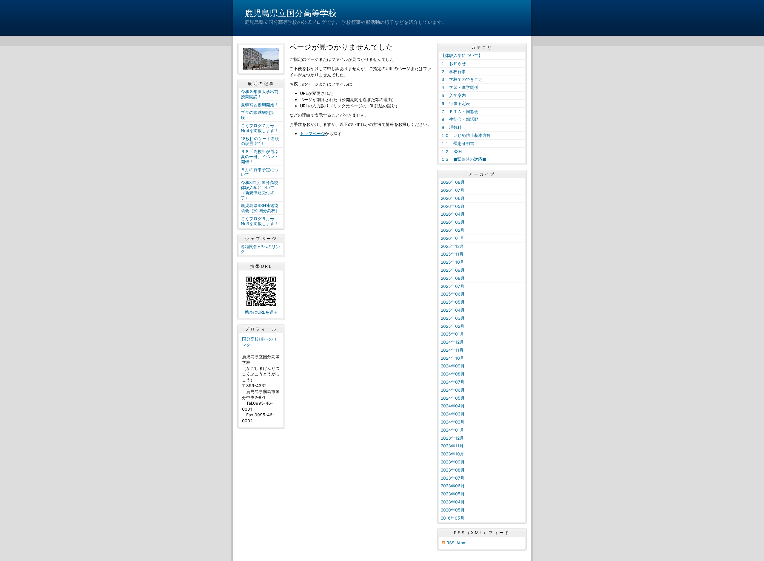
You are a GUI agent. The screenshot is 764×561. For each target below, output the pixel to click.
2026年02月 (452, 230)
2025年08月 (453, 278)
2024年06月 (453, 389)
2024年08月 (453, 373)
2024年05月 (453, 398)
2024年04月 (453, 405)
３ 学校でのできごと (462, 79)
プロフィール (261, 329)
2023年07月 (452, 477)
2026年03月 (453, 222)
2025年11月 (452, 253)
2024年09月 (453, 365)
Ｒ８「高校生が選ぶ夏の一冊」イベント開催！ (259, 156)
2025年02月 (452, 326)
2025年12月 (452, 246)
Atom (461, 542)
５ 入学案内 (453, 95)
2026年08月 (453, 182)
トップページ (312, 133)
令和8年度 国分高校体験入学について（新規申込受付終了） (259, 190)
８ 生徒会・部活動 (459, 119)
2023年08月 (453, 469)
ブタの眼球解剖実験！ (257, 115)
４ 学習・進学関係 (459, 87)
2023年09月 (453, 461)
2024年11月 (452, 350)
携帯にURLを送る (261, 312)
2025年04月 (453, 310)
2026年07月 (452, 190)
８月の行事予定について (259, 172)
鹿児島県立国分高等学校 (291, 13)
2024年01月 (452, 429)
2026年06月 (453, 198)
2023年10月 (452, 453)
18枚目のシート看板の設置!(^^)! (260, 141)
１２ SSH (451, 151)
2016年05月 (452, 517)
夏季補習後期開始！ (259, 104)
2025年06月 (453, 293)
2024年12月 (452, 341)
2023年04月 (453, 501)
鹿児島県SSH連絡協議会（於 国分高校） (260, 208)
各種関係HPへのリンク (260, 249)
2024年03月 (453, 413)
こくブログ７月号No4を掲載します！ (259, 128)
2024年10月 (452, 358)
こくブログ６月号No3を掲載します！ (259, 221)
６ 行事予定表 (455, 103)
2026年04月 (453, 214)
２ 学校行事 (453, 71)
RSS (450, 542)
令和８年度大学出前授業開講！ (259, 94)
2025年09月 (453, 270)
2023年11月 (452, 445)
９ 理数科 (451, 127)
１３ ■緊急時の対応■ (463, 159)
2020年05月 (453, 509)
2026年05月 (453, 206)
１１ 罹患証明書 (457, 143)
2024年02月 (452, 421)
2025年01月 (452, 333)
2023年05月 (453, 493)
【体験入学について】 (462, 55)
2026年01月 (452, 238)
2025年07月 (452, 286)
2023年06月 (453, 485)
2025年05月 (453, 302)
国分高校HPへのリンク (259, 341)
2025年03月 (453, 318)
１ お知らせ (453, 63)
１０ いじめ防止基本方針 (466, 135)
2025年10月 (452, 262)
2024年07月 (452, 381)
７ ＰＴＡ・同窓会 (459, 111)
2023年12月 (452, 438)
